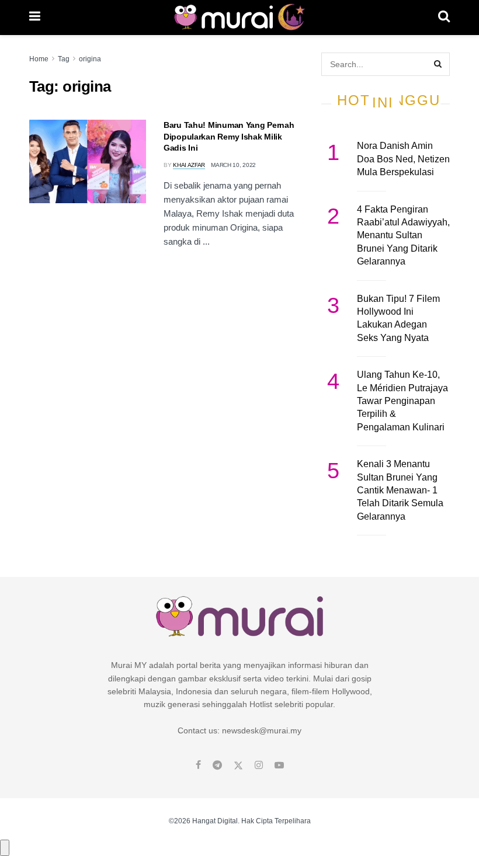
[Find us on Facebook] (198, 765)
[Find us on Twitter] (238, 765)
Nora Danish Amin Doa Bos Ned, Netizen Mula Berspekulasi (403, 159)
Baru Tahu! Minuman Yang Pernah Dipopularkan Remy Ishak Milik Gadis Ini (229, 136)
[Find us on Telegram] (217, 765)
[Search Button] (444, 17)
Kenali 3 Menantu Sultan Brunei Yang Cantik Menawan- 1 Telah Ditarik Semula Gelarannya (400, 490)
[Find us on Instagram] (259, 765)
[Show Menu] (34, 17)
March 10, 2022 (233, 165)
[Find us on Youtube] (279, 765)
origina (90, 59)
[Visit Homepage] (239, 17)
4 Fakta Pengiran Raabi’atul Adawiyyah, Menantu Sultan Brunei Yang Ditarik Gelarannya (403, 235)
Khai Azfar (189, 165)
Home (38, 59)
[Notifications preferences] (4, 848)
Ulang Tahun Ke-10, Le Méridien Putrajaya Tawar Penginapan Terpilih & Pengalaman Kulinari (402, 401)
